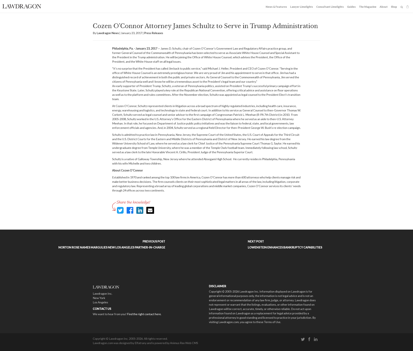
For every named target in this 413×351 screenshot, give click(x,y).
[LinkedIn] (316, 339)
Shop (394, 6)
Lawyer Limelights (301, 6)
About (384, 6)
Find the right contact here (144, 314)
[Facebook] (309, 339)
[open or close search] (402, 7)
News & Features (276, 6)
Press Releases (153, 33)
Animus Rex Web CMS (184, 343)
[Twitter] (303, 339)
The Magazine (367, 6)
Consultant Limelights (330, 6)
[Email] (150, 210)
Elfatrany (140, 343)
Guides (351, 6)
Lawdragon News (108, 33)
